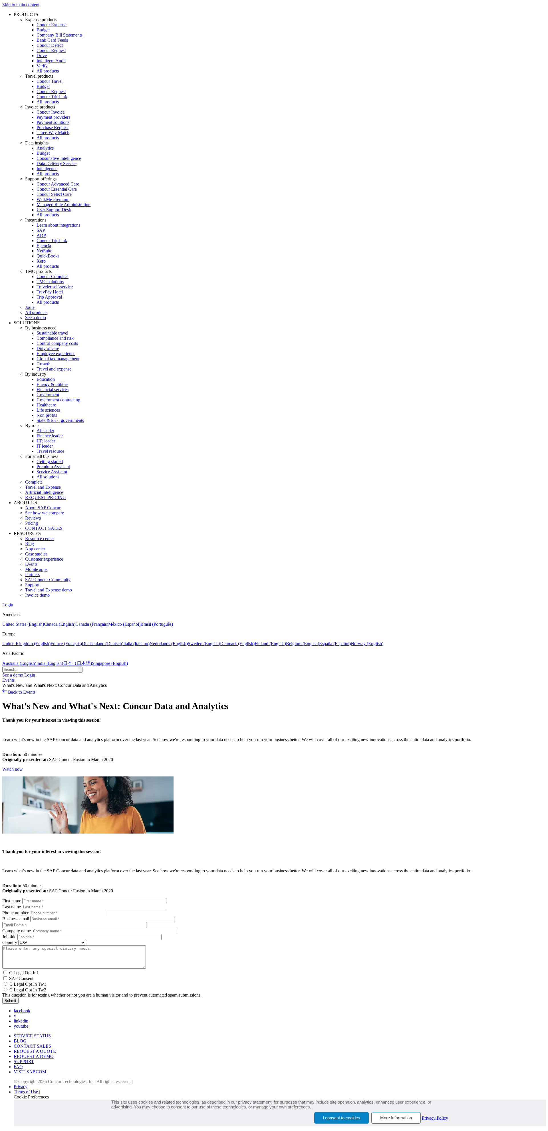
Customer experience (44, 559)
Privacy (20, 1086)
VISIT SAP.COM (30, 1071)
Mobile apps (36, 569)
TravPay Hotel (50, 291)
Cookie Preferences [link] (31, 1096)
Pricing (31, 523)
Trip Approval (49, 297)
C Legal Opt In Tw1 (27, 984)
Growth (44, 363)
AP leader (45, 430)
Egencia (44, 245)
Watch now (12, 769)
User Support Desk (54, 209)
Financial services (52, 389)
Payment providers (53, 117)
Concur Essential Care (57, 189)
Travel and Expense (43, 487)
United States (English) (23, 624)
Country (9, 942)
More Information (396, 1117)
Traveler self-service (55, 286)
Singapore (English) (110, 663)
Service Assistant (52, 471)
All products (48, 71)
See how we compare (44, 512)
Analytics (45, 148)
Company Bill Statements (59, 35)
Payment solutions (53, 122)
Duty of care (48, 348)
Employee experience (56, 353)
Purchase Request (52, 127)
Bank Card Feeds (52, 40)
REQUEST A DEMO (34, 1056)
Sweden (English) (204, 643)
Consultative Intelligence (59, 158)
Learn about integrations (58, 225)
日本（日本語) (77, 663)
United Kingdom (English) (26, 643)
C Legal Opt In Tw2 (27, 989)
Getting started (50, 461)
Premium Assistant (53, 466)
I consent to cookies (341, 1117)
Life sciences (48, 410)
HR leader (46, 440)
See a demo (35, 317)
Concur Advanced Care (58, 184)
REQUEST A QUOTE (35, 1051)
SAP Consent (21, 978)
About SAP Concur (43, 507)
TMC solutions (50, 281)
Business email (15, 918)
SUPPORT (24, 1061)
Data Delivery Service (56, 163)
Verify (42, 65)
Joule (30, 307)
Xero (41, 261)
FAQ (18, 1066)
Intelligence (47, 168)
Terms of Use (26, 1091)
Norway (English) (367, 643)
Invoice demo (37, 595)
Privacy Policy (435, 1117)
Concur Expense (52, 24)
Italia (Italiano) (136, 643)
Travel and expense (54, 369)
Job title (9, 936)
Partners (32, 574)
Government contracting (58, 399)
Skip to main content (20, 4)
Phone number (15, 912)
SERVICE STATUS (32, 1035)
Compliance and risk (55, 338)
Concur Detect (50, 45)
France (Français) (66, 643)
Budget (43, 29)
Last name (11, 906)
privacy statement (254, 1102)
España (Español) (335, 643)
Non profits (47, 415)
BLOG (20, 1041)
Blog (29, 543)
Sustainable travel (52, 333)
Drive (42, 55)
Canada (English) (59, 624)
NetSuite (44, 250)
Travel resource (50, 451)
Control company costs (57, 343)
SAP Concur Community (47, 579)
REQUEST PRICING (45, 497)
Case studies (36, 554)
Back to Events (21, 692)
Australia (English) (19, 663)
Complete (34, 482)
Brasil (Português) (156, 624)
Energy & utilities (52, 384)
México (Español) (124, 624)
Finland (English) (270, 643)
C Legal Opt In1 (24, 972)
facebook (22, 1010)
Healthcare (46, 405)
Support (32, 584)
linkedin (21, 1021)
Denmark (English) (237, 643)
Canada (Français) (91, 624)
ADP (41, 235)
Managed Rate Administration (63, 204)
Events (31, 564)
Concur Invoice (51, 112)
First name (11, 900)
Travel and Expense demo (48, 589)
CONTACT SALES (44, 528)
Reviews (33, 518)
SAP (41, 230)
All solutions (48, 476)
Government (48, 394)
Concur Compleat (52, 276)
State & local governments (60, 420)
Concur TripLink (52, 96)
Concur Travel (50, 81)
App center (35, 548)
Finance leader (50, 435)
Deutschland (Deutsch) (102, 643)
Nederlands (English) (169, 643)
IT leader (45, 446)
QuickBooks (48, 255)
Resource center (39, 538)
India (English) (49, 663)
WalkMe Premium (53, 199)
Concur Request (51, 50)
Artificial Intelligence (44, 492)
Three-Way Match (53, 132)
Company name (16, 930)
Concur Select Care (54, 194)
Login (7, 604)
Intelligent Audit (51, 60)
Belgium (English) (302, 643)
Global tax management (58, 358)
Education (46, 379)
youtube (21, 1026)
